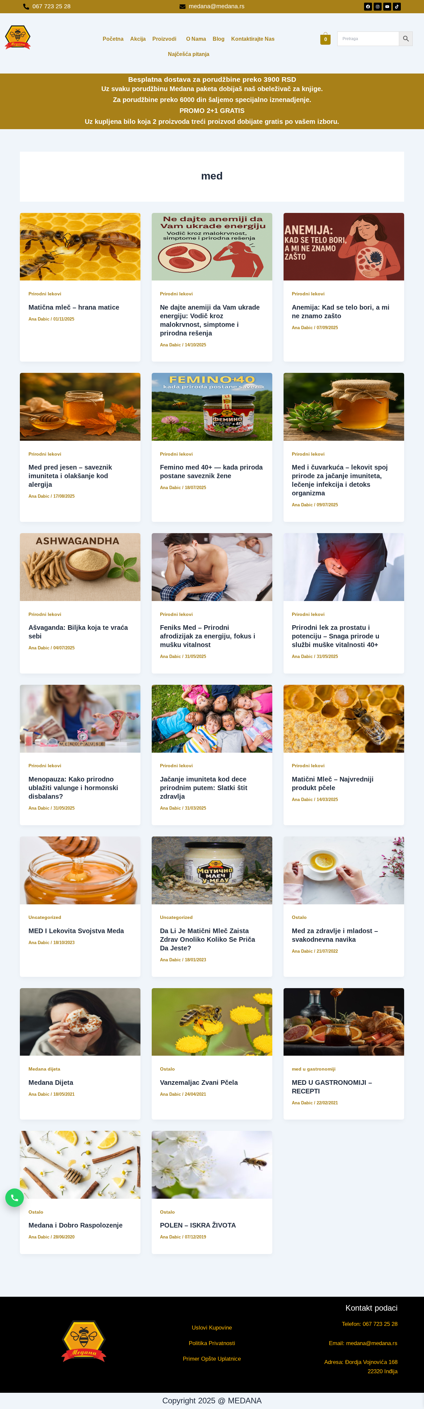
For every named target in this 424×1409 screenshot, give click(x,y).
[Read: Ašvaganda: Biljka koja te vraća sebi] (80, 567)
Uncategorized (44, 917)
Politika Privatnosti (212, 1343)
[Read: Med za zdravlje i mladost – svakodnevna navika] (344, 870)
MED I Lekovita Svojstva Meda (76, 930)
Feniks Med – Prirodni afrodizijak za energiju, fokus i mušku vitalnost (207, 636)
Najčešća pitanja (188, 54)
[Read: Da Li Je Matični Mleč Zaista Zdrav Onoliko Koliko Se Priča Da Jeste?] (212, 870)
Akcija (138, 39)
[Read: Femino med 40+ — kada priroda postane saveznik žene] (212, 407)
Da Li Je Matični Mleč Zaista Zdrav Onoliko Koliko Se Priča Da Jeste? (207, 939)
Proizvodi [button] (164, 39)
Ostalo (299, 917)
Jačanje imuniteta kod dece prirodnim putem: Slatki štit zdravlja (203, 788)
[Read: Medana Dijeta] (80, 1022)
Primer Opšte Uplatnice (212, 1359)
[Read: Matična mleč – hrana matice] (80, 247)
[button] (166, 39)
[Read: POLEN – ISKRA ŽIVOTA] (212, 1165)
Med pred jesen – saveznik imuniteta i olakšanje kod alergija (70, 476)
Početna (113, 39)
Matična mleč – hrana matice (73, 307)
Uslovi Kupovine (212, 1328)
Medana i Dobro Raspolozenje (75, 1225)
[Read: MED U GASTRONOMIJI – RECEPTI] (344, 1022)
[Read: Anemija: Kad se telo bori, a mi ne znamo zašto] (344, 247)
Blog (219, 39)
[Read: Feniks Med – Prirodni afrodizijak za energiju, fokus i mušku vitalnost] (212, 567)
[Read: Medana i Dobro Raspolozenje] (80, 1165)
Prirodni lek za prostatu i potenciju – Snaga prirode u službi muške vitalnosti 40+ (335, 636)
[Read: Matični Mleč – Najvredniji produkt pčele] (344, 719)
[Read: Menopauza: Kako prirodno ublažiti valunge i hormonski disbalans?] (80, 719)
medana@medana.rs (372, 1343)
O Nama (196, 39)
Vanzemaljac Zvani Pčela (199, 1082)
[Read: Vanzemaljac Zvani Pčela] (212, 1022)
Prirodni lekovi (44, 293)
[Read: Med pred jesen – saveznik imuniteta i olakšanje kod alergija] (80, 407)
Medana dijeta (44, 1069)
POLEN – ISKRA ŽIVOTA (198, 1225)
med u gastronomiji (314, 1069)
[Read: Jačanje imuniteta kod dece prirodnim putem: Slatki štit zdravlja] (212, 719)
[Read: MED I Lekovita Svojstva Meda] (80, 870)
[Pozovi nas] (14, 1197)
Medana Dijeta (50, 1082)
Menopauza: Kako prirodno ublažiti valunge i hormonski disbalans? (73, 788)
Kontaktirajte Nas (253, 39)
